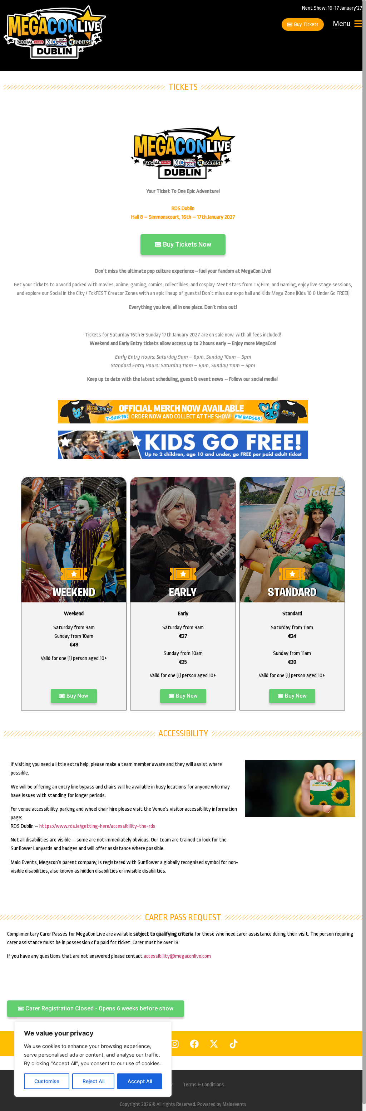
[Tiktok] (234, 1044)
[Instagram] (175, 1044)
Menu (341, 23)
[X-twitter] (214, 1044)
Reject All (93, 1081)
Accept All (140, 1081)
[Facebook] (194, 1044)
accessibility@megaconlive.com (177, 956)
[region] (93, 1059)
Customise (46, 1081)
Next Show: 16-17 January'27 (332, 8)
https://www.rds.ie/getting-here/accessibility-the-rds (97, 826)
